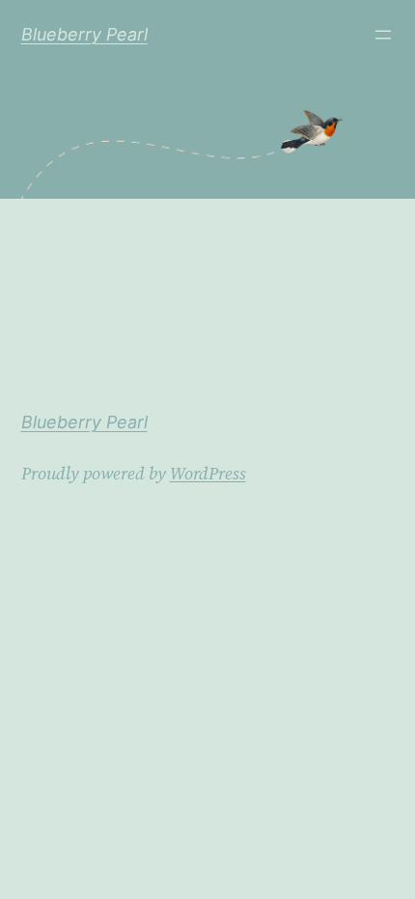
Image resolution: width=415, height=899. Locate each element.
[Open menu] (383, 34)
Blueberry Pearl (84, 34)
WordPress (208, 473)
